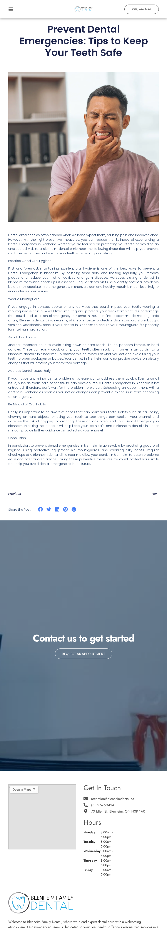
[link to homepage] (84, 9)
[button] (40, 509)
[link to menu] (27, 9)
